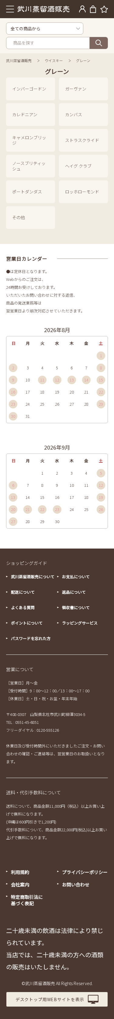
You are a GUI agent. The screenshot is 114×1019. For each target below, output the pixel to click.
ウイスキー (54, 60)
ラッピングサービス (80, 623)
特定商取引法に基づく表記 (27, 900)
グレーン (83, 60)
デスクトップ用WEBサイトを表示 (50, 999)
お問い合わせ (75, 884)
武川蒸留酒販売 (19, 60)
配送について (23, 592)
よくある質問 (23, 607)
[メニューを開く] (10, 9)
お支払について (76, 576)
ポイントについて (27, 623)
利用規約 (20, 872)
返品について (74, 592)
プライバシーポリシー (85, 872)
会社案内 (20, 884)
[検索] (99, 43)
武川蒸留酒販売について (32, 576)
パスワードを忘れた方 (30, 638)
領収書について (76, 607)
